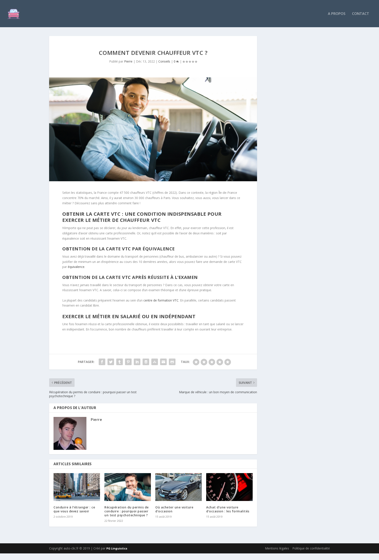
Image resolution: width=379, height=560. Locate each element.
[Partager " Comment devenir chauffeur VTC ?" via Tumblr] (119, 361)
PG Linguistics (116, 548)
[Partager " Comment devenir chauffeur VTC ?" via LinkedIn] (137, 361)
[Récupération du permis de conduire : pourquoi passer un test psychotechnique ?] (127, 487)
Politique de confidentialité (311, 548)
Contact (360, 14)
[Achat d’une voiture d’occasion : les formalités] (229, 487)
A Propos (336, 14)
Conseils (164, 61)
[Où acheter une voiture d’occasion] (178, 487)
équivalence (76, 267)
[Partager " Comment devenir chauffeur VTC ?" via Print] (172, 361)
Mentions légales (277, 548)
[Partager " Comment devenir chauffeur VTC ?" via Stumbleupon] (154, 361)
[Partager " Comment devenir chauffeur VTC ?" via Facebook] (102, 361)
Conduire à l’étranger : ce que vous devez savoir (74, 509)
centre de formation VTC (161, 300)
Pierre (128, 61)
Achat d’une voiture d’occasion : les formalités (227, 509)
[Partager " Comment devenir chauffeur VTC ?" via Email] (163, 361)
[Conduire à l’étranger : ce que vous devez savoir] (77, 487)
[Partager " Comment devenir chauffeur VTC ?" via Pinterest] (128, 361)
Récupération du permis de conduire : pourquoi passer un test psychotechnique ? (126, 511)
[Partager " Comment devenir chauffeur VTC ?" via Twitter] (110, 361)
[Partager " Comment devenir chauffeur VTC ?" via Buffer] (145, 361)
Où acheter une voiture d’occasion (174, 509)
